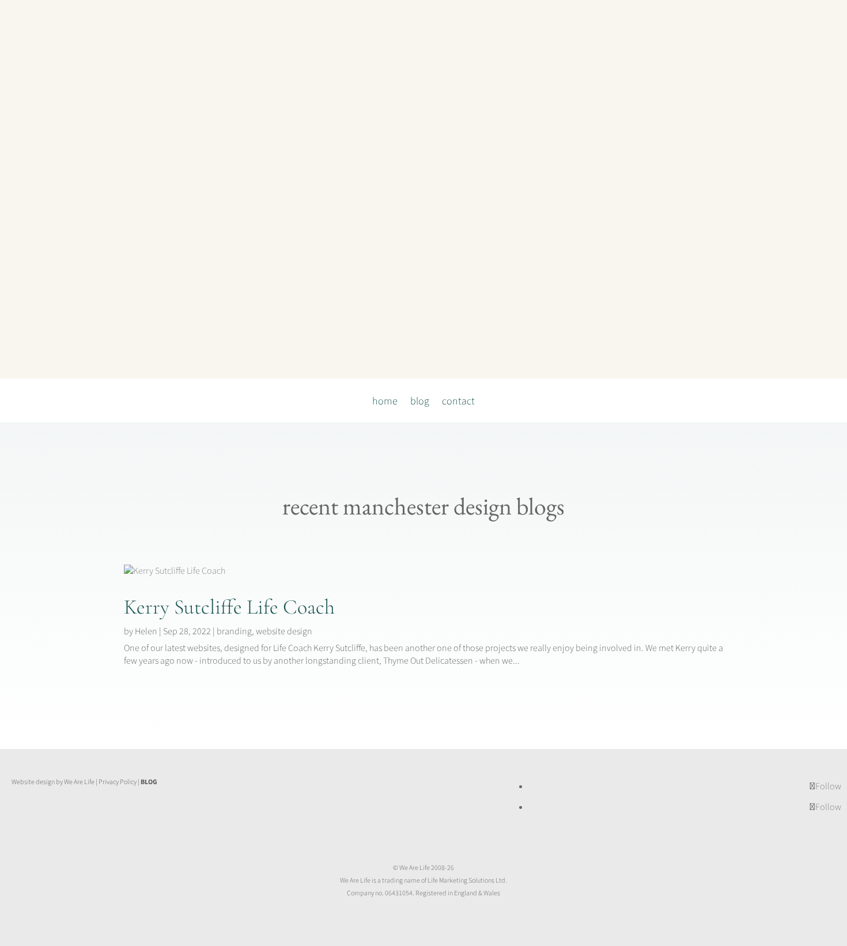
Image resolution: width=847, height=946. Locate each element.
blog (419, 403)
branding (234, 631)
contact (458, 403)
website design (284, 631)
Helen (146, 631)
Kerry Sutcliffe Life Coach (229, 607)
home (385, 403)
